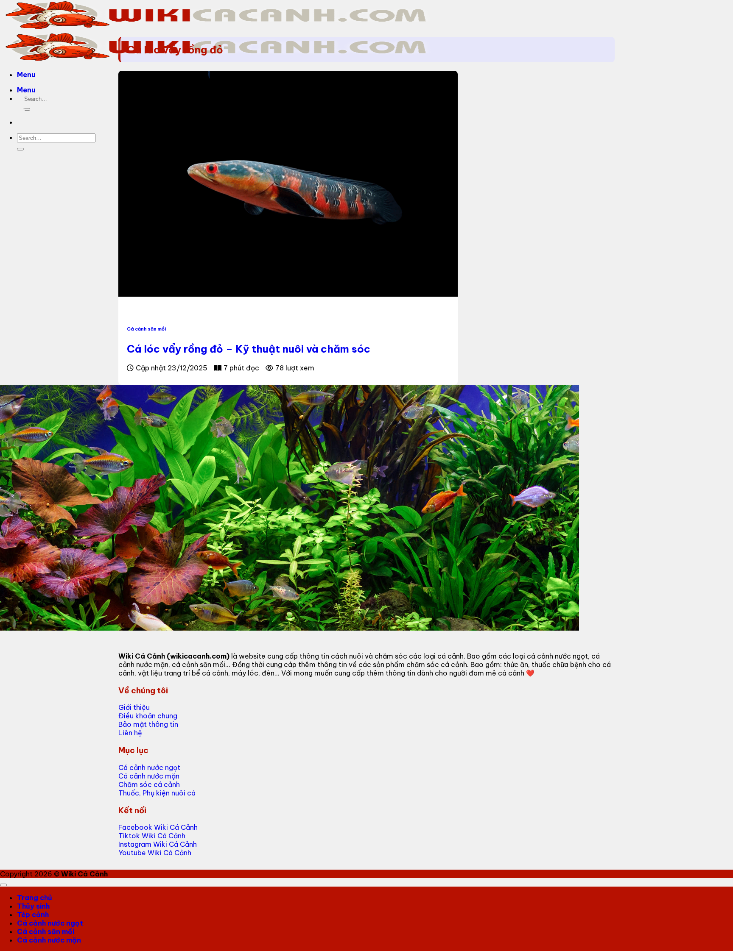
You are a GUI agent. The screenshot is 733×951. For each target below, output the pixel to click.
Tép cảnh (33, 914)
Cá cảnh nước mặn (49, 940)
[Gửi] (26, 109)
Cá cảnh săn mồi (146, 329)
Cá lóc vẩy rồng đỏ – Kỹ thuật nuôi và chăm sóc (248, 348)
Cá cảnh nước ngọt (50, 923)
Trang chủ (34, 897)
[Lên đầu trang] (3, 885)
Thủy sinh (33, 906)
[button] (26, 74)
